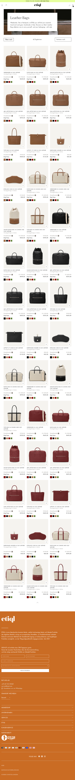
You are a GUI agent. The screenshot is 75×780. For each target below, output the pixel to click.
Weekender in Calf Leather (12, 72)
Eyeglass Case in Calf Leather (13, 189)
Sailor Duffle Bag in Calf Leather (60, 72)
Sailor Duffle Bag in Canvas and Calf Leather (14, 230)
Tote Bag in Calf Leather (11, 150)
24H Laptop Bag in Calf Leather (36, 111)
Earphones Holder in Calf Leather (60, 150)
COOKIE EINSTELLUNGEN (9, 774)
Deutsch (3, 697)
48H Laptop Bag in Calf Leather (13, 111)
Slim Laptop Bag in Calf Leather (59, 111)
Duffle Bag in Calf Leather (35, 72)
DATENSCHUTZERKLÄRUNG (10, 770)
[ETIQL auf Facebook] (39, 756)
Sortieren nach (60, 39)
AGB (2, 765)
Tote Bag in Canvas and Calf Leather (36, 230)
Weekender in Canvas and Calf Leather (59, 190)
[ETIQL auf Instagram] (45, 756)
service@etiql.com (6, 686)
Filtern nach (8, 39)
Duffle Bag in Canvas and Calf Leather (36, 190)
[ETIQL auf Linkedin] (42, 756)
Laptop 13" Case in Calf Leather (36, 150)
